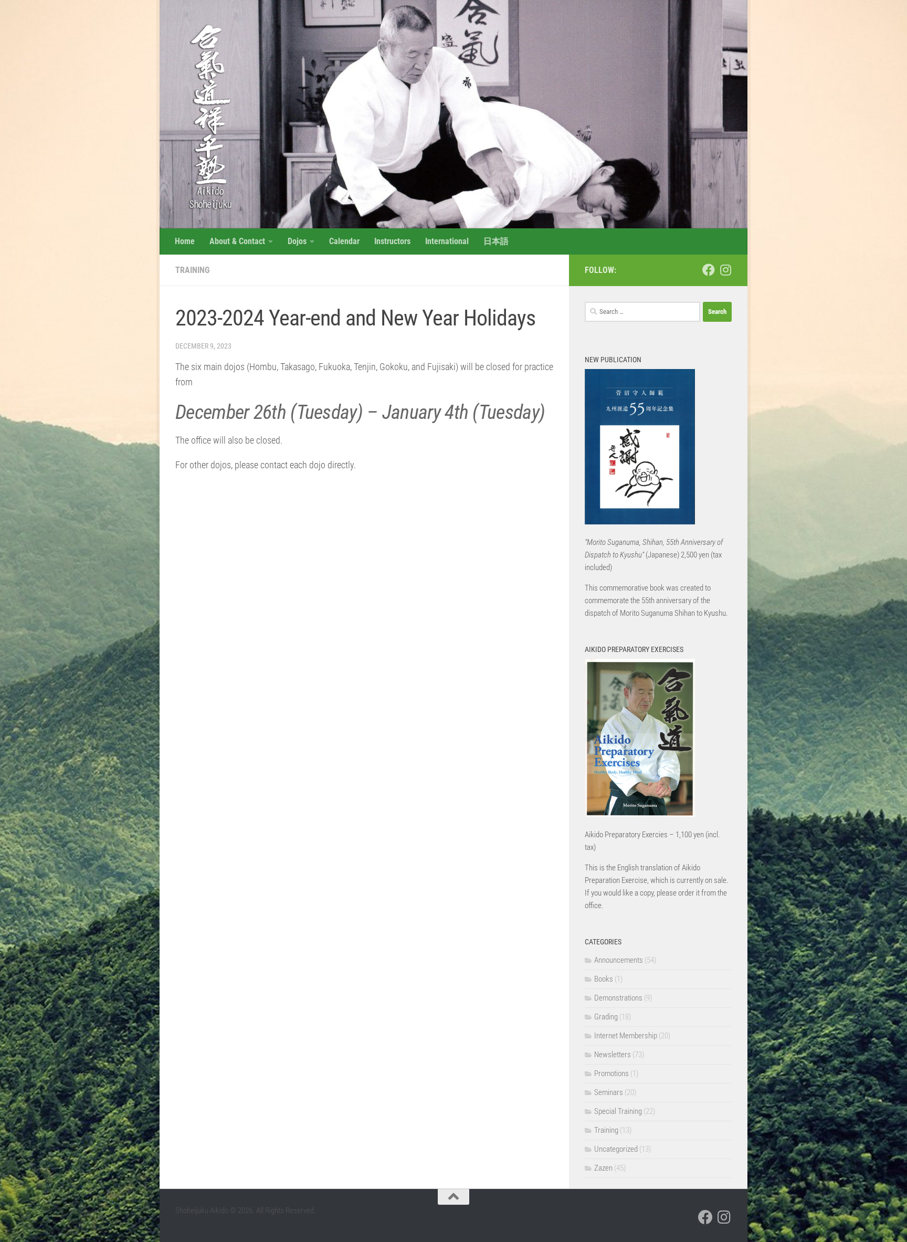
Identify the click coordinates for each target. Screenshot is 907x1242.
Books (603, 979)
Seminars (608, 1092)
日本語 (496, 241)
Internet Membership (625, 1035)
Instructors (392, 241)
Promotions (611, 1073)
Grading (606, 1017)
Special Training (618, 1111)
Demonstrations (618, 998)
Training (192, 270)
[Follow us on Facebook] (708, 270)
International (447, 241)
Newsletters (612, 1054)
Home (185, 241)
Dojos (297, 241)
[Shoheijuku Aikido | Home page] (205, 115)
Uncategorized (616, 1149)
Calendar (344, 241)
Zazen (603, 1168)
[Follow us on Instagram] (725, 270)
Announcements (618, 960)
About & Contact (237, 241)
